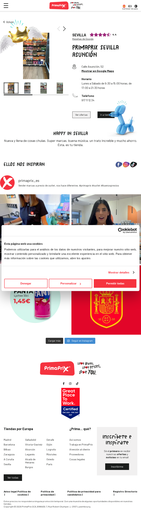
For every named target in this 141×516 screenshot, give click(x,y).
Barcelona (9, 444)
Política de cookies (24, 493)
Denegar (25, 283)
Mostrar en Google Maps (98, 71)
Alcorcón (30, 449)
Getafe (50, 439)
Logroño (51, 449)
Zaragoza (9, 454)
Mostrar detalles (118, 272)
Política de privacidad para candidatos (84, 493)
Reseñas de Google (82, 38)
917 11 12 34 (88, 100)
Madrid (7, 439)
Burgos (29, 467)
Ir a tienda (106, 114)
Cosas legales (77, 459)
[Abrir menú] (6, 5)
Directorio (131, 491)
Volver (10, 22)
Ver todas (13, 477)
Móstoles (51, 454)
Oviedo (50, 459)
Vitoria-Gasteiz (33, 444)
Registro (118, 491)
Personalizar (68, 283)
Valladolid (30, 439)
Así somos (75, 439)
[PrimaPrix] (66, 5)
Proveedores (76, 454)
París (49, 464)
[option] (124, 5)
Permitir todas (115, 283)
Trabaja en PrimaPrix (81, 444)
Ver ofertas (81, 114)
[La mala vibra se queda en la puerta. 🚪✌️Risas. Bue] (35, 300)
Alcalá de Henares (30, 461)
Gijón (49, 444)
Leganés (30, 454)
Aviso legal (10, 491)
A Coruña (9, 459)
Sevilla (7, 464)
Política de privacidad (47, 493)
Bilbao (7, 449)
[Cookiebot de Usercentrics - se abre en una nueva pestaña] (121, 230)
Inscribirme (117, 466)
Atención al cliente (79, 449)
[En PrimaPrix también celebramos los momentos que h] (106, 300)
